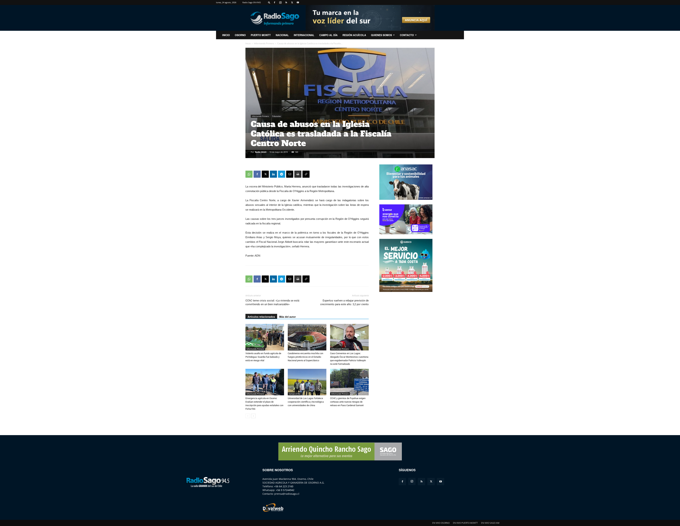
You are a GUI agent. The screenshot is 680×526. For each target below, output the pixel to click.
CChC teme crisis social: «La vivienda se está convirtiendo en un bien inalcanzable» (272, 302)
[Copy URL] (306, 174)
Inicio (248, 43)
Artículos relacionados (261, 316)
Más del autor (287, 316)
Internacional (304, 35)
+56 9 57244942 (285, 490)
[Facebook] (274, 2)
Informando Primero (264, 43)
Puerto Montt (261, 35)
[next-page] (253, 416)
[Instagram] (280, 2)
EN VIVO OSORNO (441, 522)
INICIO (226, 35)
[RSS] (286, 2)
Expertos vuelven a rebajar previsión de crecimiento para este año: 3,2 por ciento (344, 302)
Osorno (240, 35)
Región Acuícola (354, 35)
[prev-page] (247, 416)
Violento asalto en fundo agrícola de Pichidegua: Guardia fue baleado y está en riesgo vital (263, 357)
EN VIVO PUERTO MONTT (465, 522)
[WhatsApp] (249, 174)
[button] (269, 2)
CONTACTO (407, 35)
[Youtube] (298, 2)
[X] (292, 2)
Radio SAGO (261, 152)
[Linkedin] (273, 174)
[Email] (289, 174)
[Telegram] (281, 174)
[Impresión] (297, 174)
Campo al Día (328, 35)
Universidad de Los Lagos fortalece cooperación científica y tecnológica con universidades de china (306, 402)
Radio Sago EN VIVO (251, 2)
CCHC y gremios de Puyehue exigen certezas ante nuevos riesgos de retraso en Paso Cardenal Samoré (348, 402)
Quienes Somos (381, 35)
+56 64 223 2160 (283, 486)
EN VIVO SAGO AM (490, 522)
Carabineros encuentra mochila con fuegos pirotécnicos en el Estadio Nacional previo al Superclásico (305, 357)
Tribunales (276, 116)
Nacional (282, 35)
